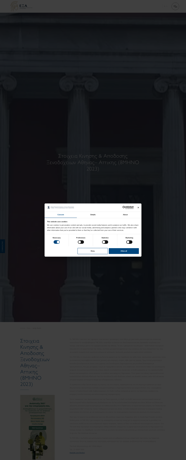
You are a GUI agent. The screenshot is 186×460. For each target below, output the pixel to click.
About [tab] (125, 215)
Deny (93, 251)
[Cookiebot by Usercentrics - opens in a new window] (124, 207)
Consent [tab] (60, 215)
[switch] (81, 242)
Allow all (124, 251)
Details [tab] (93, 215)
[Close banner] (138, 207)
